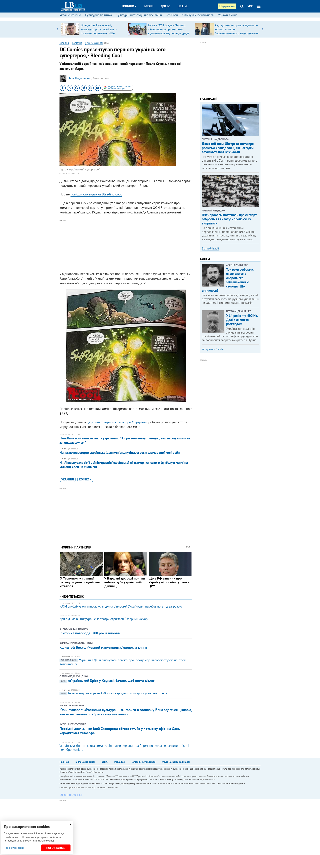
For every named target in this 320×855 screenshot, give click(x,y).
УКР (250, 6)
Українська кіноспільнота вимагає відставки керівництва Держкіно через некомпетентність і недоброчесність (124, 747)
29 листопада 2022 (94, 43)
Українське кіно (70, 15)
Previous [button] (57, 29)
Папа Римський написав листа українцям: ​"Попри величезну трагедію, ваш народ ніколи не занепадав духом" (125, 440)
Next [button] (262, 29)
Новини (128, 6)
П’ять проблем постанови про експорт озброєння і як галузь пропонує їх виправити (229, 219)
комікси (85, 479)
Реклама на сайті (85, 761)
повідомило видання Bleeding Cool (96, 194)
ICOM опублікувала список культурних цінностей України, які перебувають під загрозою (121, 606)
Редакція (119, 761)
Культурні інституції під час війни (139, 15)
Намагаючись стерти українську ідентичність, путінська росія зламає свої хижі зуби (120, 452)
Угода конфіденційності (176, 761)
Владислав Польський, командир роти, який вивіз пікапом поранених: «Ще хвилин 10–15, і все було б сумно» (99, 33)
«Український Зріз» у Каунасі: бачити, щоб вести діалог (107, 680)
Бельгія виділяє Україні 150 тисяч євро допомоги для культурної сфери (114, 693)
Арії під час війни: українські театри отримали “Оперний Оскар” (104, 619)
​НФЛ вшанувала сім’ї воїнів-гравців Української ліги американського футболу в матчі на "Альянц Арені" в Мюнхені (124, 464)
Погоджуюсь (56, 847)
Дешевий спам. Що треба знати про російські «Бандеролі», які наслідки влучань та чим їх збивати (228, 147)
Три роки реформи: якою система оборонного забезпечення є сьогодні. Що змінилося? (228, 280)
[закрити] (70, 824)
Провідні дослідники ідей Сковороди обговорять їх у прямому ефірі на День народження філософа (120, 730)
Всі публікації (210, 248)
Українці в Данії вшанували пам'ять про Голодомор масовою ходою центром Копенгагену (123, 662)
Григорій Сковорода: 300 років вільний (90, 633)
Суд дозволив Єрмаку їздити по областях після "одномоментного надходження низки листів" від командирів (236, 31)
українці (67, 479)
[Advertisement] (126, 245)
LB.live (183, 6)
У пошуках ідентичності (198, 15)
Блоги (149, 6)
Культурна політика (98, 15)
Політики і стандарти (143, 761)
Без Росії (172, 15)
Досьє (165, 6)
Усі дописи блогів (213, 349)
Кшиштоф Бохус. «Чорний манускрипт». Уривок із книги (103, 647)
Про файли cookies (14, 847)
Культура (77, 42)
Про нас (64, 761)
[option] (93, 29)
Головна (64, 42)
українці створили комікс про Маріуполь (117, 422)
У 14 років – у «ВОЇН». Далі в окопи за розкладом (242, 319)
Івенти (104, 761)
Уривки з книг (227, 15)
